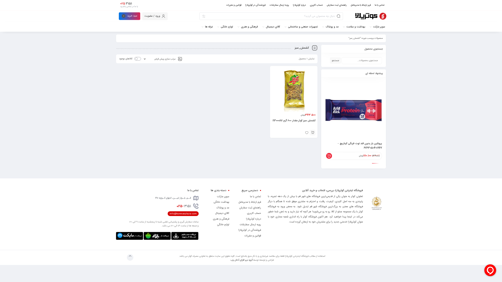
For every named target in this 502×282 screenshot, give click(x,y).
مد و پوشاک (222, 208)
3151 (184, 206)
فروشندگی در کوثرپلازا (249, 230)
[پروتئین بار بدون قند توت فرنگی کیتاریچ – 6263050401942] (353, 110)
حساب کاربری (254, 213)
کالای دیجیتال (222, 213)
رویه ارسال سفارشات (250, 224)
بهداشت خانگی (221, 202)
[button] (313, 133)
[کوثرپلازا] (370, 16)
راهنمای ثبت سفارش (250, 208)
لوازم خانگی (223, 224)
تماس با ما (255, 196)
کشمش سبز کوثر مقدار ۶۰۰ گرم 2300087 (294, 120)
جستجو (335, 60)
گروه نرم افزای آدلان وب (241, 260)
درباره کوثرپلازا (253, 219)
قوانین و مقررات (253, 236)
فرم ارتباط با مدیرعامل (249, 202)
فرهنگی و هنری (221, 219)
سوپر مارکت (223, 196)
